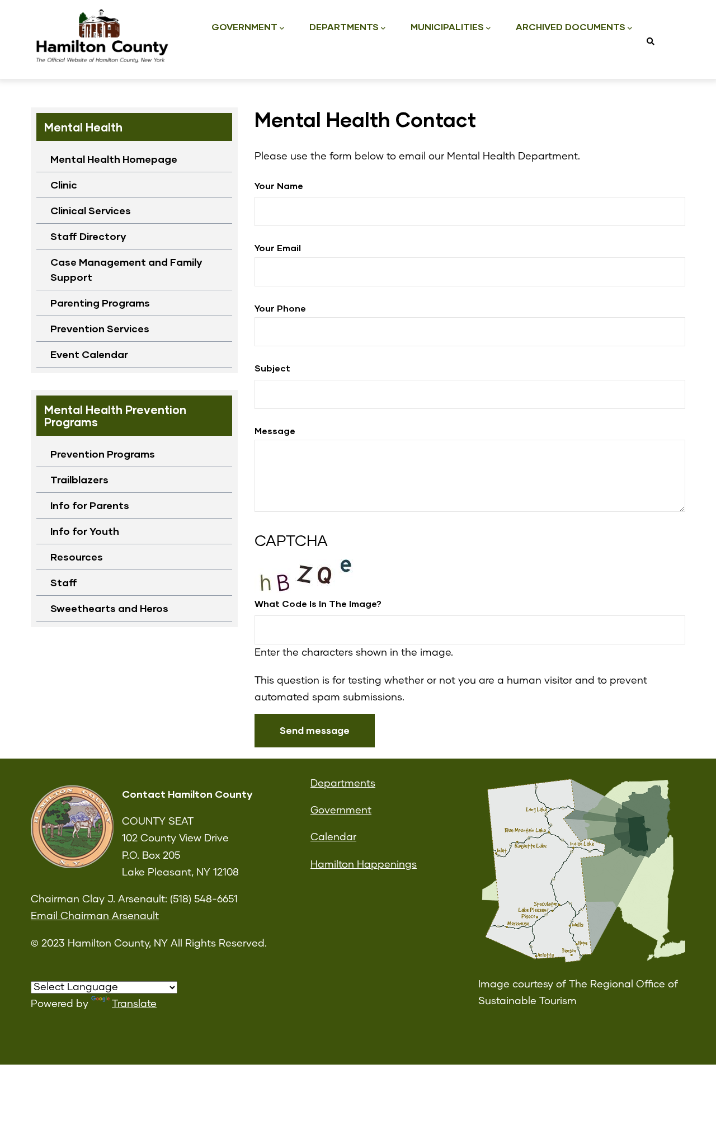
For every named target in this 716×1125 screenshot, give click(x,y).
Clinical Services (90, 210)
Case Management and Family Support (126, 269)
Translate (134, 1004)
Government (244, 26)
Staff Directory (88, 236)
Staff (63, 582)
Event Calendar (89, 354)
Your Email (278, 247)
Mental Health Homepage (113, 159)
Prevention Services (99, 328)
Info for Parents (89, 505)
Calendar (333, 837)
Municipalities (447, 26)
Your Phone (280, 308)
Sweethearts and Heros (109, 608)
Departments (344, 26)
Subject (272, 368)
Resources (76, 556)
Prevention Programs (102, 454)
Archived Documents (570, 26)
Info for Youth (84, 531)
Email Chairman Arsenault (95, 916)
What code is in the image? (318, 603)
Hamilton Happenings (363, 865)
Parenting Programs (100, 302)
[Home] (101, 36)
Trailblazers (79, 479)
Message (275, 430)
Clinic (63, 184)
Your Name (279, 185)
